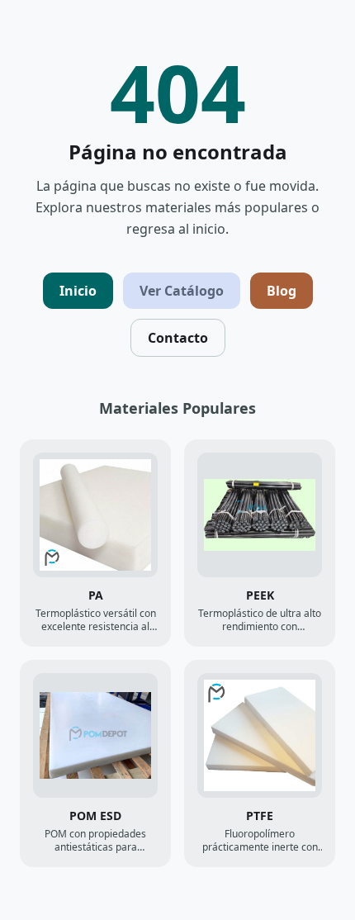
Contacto (178, 338)
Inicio (78, 291)
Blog (281, 291)
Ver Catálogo (182, 291)
